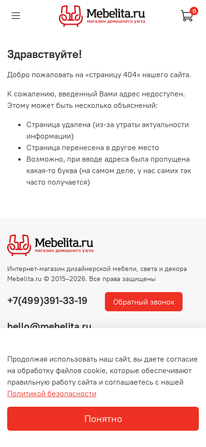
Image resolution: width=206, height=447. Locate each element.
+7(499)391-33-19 (47, 300)
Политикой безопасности (51, 393)
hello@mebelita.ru (49, 326)
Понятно (103, 418)
